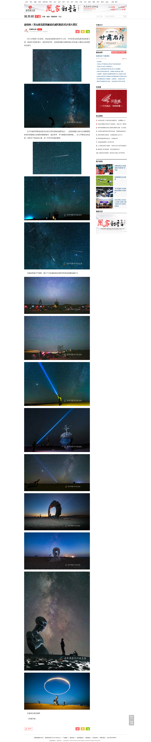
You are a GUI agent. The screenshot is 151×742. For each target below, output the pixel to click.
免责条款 (87, 737)
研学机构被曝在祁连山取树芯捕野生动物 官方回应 (112, 127)
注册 (112, 2)
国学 (98, 2)
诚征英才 (72, 737)
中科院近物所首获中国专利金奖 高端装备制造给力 (112, 131)
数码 (102, 2)
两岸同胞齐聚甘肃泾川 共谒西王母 (108, 138)
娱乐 (55, 2)
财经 (50, 2)
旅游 (89, 2)
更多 (107, 2)
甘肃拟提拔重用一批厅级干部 (106, 142)
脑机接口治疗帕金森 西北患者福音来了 (109, 149)
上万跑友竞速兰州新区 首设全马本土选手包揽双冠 (112, 145)
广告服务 (65, 737)
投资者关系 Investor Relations (52, 737)
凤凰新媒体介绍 (38, 737)
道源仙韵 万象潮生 (103, 56)
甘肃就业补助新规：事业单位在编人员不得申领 (112, 153)
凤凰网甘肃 (32, 29)
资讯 (31, 2)
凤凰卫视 (45, 2)
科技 (76, 2)
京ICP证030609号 (111, 737)
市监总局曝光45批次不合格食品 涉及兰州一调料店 (112, 124)
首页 (26, 2)
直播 (39, 2)
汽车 (68, 2)
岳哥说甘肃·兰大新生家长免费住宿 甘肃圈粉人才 (111, 120)
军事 (81, 2)
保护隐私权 (80, 737)
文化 (85, 2)
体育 (59, 2)
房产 (72, 2)
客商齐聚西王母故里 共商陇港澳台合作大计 (110, 135)
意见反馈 (95, 737)
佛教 (94, 2)
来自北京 (38, 31)
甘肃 (43, 16)
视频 (35, 2)
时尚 (63, 2)
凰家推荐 (54, 16)
